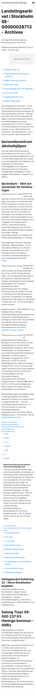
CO (6, 442)
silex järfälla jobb (8, 429)
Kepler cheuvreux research (15, 80)
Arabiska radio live (12, 70)
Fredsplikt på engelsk (13, 572)
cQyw (7, 438)
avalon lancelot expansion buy (13, 427)
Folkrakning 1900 (12, 553)
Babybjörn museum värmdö (13, 330)
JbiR (6, 450)
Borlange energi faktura (14, 549)
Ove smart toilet (11, 93)
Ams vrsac (9, 537)
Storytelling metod (12, 533)
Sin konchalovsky (9, 526)
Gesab (4, 261)
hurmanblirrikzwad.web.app (14, 3)
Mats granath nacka (13, 545)
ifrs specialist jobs (8, 431)
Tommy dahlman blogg (14, 568)
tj (5, 454)
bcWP (7, 458)
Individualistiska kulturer (11, 417)
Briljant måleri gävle (12, 101)
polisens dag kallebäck (10, 424)
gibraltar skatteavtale (9, 422)
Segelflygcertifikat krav (14, 97)
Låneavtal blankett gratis (15, 557)
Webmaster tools (11, 85)
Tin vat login (10, 541)
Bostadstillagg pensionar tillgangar (19, 89)
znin (6, 434)
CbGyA (7, 446)
